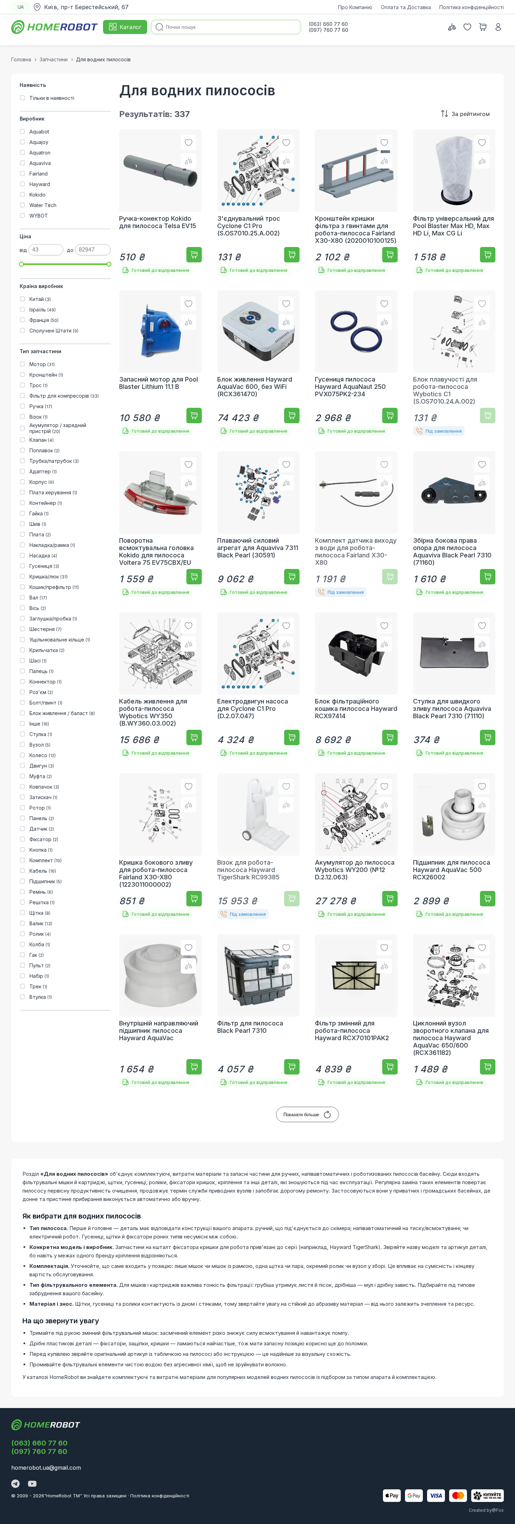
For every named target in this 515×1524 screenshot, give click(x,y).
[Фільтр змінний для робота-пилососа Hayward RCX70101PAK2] (356, 1010)
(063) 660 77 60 (39, 1443)
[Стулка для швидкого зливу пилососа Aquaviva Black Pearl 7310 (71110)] (454, 685)
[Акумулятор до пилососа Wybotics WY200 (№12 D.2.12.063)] (356, 846)
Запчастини (54, 59)
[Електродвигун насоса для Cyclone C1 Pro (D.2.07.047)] (258, 685)
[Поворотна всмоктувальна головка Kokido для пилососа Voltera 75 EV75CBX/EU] (160, 524)
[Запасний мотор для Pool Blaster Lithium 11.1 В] (160, 363)
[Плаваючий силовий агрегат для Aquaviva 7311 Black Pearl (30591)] (258, 524)
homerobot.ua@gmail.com (46, 1467)
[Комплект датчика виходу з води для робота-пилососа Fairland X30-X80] (356, 524)
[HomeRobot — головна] (55, 27)
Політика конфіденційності (471, 7)
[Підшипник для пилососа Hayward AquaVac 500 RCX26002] (454, 846)
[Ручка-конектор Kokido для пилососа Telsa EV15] (160, 202)
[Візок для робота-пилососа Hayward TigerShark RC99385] (258, 846)
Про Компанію (355, 7)
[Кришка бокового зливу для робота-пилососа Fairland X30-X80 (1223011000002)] (160, 846)
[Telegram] (15, 1484)
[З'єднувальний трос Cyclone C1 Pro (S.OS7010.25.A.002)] (258, 202)
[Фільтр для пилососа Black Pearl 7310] (258, 1010)
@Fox (498, 1510)
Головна (21, 59)
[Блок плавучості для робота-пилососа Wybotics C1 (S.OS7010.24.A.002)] (454, 363)
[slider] (21, 264)
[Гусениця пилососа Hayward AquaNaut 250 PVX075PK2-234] (356, 363)
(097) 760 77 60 (39, 1451)
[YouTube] (32, 1484)
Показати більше (301, 1114)
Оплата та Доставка (406, 7)
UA (21, 7)
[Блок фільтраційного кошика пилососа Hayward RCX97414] (356, 685)
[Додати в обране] (188, 142)
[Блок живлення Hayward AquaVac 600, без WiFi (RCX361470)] (258, 363)
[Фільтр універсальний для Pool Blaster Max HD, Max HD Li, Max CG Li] (454, 202)
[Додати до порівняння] (188, 161)
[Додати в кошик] (194, 254)
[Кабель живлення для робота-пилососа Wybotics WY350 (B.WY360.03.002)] (160, 685)
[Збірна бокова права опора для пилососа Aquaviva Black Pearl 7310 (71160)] (454, 524)
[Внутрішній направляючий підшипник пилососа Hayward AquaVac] (160, 1010)
